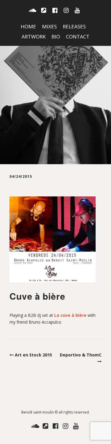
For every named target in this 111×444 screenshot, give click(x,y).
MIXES (49, 26)
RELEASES (74, 26)
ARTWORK (34, 36)
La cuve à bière (70, 315)
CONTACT (77, 36)
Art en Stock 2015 (33, 355)
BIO (56, 36)
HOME (28, 26)
